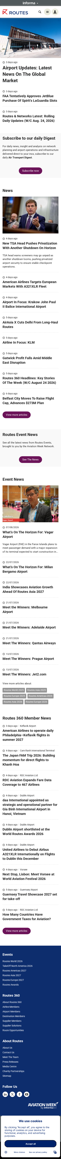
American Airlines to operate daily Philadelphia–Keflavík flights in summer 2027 (28, 735)
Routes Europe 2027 (13, 980)
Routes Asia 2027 (12, 975)
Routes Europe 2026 (36, 701)
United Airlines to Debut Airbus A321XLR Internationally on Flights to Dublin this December (29, 854)
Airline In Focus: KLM (19, 342)
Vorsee (23, 869)
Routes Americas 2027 (14, 970)
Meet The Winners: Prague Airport (29, 659)
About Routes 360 (12, 1002)
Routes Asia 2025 (36, 690)
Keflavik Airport (28, 726)
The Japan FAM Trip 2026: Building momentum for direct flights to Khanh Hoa (29, 759)
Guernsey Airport (29, 889)
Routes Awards (11, 984)
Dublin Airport (27, 795)
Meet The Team (10, 1057)
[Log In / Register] (55, 12)
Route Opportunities (13, 1030)
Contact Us (8, 1052)
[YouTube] (26, 1094)
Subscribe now (30, 170)
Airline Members (11, 1006)
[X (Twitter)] (12, 1094)
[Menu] (47, 12)
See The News (30, 459)
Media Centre (9, 1066)
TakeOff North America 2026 (18, 966)
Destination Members (14, 1016)
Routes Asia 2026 (13, 701)
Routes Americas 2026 (40, 696)
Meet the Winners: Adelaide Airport (29, 627)
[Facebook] (19, 1094)
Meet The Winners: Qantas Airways (29, 643)
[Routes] (15, 12)
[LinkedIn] (5, 1094)
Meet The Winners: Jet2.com (24, 674)
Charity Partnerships (13, 1071)
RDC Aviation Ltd (29, 775)
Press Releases (10, 1061)
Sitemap (7, 1076)
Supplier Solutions (12, 1025)
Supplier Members (12, 1021)
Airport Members (11, 1011)
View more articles (16, 414)
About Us (7, 1047)
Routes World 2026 (13, 961)
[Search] (39, 12)
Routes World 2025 (14, 690)
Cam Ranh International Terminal (37, 750)
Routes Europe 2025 (14, 696)
